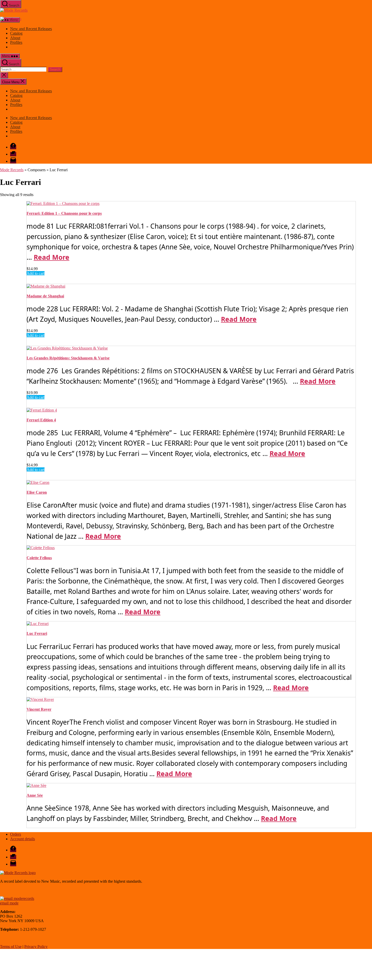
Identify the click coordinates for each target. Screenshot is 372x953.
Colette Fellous (39, 558)
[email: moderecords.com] (17, 898)
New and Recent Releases (31, 29)
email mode (9, 903)
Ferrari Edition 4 (41, 420)
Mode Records (12, 170)
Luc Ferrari (37, 633)
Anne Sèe (35, 795)
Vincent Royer (39, 709)
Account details (22, 839)
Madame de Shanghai (45, 296)
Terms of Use (11, 946)
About (15, 38)
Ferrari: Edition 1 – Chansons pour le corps (64, 213)
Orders (15, 834)
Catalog (16, 33)
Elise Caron (37, 492)
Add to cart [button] (36, 273)
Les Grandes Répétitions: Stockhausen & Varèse (68, 358)
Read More (51, 257)
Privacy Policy (36, 946)
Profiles (16, 42)
